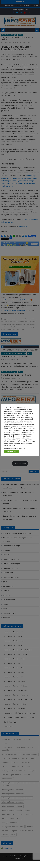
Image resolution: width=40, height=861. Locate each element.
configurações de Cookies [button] (14, 448)
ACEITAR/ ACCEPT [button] (12, 451)
